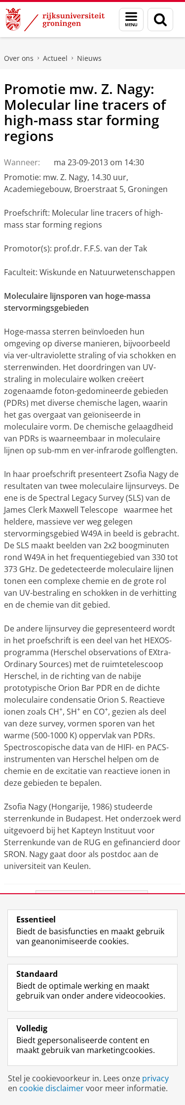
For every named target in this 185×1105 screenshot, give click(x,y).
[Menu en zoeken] (131, 19)
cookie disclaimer (51, 1088)
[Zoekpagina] (160, 19)
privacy (155, 1078)
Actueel (55, 58)
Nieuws (89, 58)
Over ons (19, 58)
